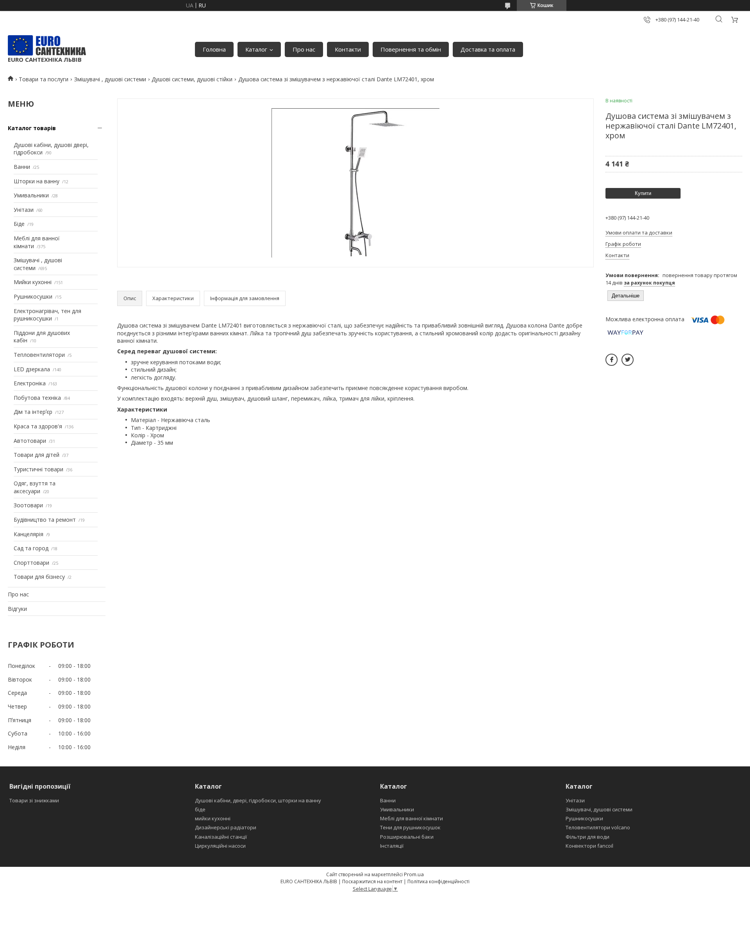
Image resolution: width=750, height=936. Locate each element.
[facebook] (611, 360)
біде (200, 809)
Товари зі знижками (34, 800)
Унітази (24, 209)
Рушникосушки (33, 296)
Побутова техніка (37, 397)
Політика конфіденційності (438, 881)
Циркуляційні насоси (220, 845)
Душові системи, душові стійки (192, 79)
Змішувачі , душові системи (110, 79)
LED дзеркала (32, 369)
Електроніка (30, 383)
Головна (214, 49)
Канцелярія (28, 534)
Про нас (304, 49)
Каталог (256, 49)
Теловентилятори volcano (598, 827)
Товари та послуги (43, 79)
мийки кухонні (212, 818)
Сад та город (31, 548)
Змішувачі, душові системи (599, 809)
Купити (643, 193)
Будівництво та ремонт (45, 519)
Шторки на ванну (36, 181)
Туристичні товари (38, 469)
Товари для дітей (36, 454)
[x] (627, 360)
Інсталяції (392, 845)
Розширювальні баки (407, 836)
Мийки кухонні (33, 282)
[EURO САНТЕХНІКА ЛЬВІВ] (47, 45)
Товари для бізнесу (39, 576)
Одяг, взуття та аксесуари (34, 487)
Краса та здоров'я (38, 426)
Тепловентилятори (39, 354)
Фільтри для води (587, 836)
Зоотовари (28, 505)
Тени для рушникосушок (410, 827)
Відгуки (17, 608)
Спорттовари (31, 562)
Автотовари (30, 440)
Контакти (348, 49)
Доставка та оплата (488, 49)
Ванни (22, 166)
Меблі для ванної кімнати (411, 818)
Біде (19, 223)
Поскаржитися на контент (372, 881)
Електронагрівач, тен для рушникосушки (47, 314)
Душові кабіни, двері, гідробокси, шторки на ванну (258, 800)
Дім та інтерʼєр (33, 411)
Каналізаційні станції (221, 836)
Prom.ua (414, 874)
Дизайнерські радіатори (225, 827)
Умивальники (31, 195)
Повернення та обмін (410, 49)
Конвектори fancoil (589, 845)
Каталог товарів (32, 128)
